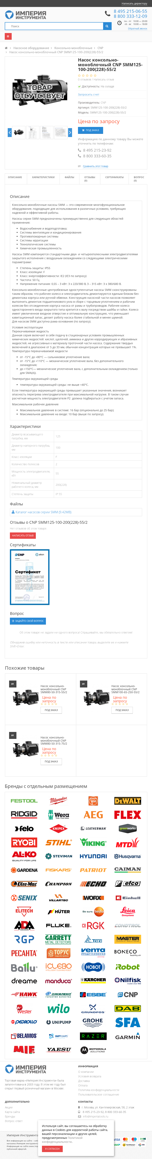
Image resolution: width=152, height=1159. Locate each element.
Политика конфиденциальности (98, 1090)
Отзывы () (89, 179)
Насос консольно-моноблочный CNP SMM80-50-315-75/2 (54, 740)
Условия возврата (89, 1076)
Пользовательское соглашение (98, 1094)
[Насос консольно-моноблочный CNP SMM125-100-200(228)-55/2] (18, 133)
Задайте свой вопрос (29, 621)
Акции (8, 1107)
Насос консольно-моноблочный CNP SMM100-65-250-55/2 (125, 689)
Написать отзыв (104, 79)
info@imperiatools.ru (95, 1116)
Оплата (82, 1085)
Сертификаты (114, 177)
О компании (86, 1072)
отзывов (85, 79)
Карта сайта (12, 1112)
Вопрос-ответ (14, 1121)
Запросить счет (88, 94)
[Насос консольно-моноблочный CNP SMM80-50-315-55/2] (26, 698)
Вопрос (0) (139, 179)
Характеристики (43, 177)
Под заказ (92, 130)
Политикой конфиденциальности (62, 1140)
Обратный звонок (137, 28)
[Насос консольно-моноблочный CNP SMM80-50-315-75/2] (26, 749)
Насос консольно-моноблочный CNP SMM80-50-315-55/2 (54, 689)
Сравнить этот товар (95, 166)
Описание (15, 177)
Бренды (10, 1116)
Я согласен (52, 1148)
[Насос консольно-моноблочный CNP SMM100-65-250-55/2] (97, 698)
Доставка (84, 1081)
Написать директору (134, 3)
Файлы (69, 177)
